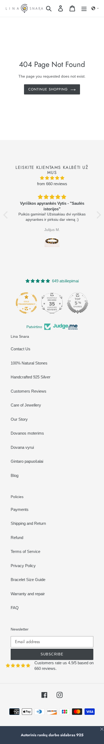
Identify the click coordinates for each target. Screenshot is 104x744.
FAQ (15, 607)
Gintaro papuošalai (27, 461)
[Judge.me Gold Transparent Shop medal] (17, 303)
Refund (17, 537)
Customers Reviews (28, 391)
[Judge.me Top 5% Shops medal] (68, 303)
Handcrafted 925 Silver (30, 377)
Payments (20, 509)
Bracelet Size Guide (28, 579)
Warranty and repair (28, 593)
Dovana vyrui (22, 447)
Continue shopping (48, 89)
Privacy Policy (23, 565)
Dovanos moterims (27, 433)
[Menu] (84, 8)
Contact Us (20, 349)
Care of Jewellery (26, 405)
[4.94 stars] (52, 178)
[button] (95, 8)
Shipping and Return (28, 523)
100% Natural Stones (29, 363)
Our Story (19, 419)
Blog (14, 475)
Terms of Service (25, 551)
